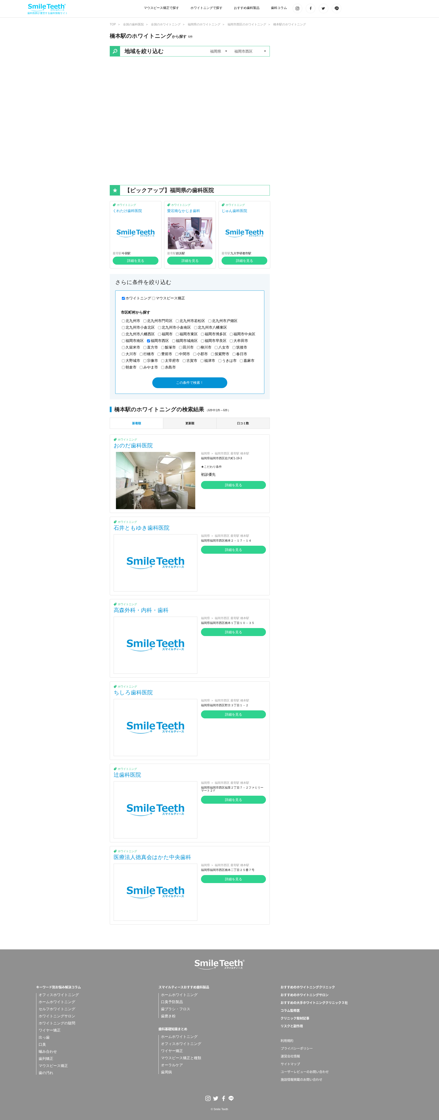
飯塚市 (170, 347)
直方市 (152, 347)
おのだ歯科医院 (133, 445)
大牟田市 (240, 341)
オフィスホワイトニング (59, 995)
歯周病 (166, 1072)
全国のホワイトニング (166, 24)
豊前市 (166, 354)
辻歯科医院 (127, 775)
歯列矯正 (46, 1059)
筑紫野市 (222, 354)
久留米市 (133, 347)
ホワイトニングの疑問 (57, 1023)
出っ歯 (44, 1037)
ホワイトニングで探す (206, 8)
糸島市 (170, 367)
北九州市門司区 (160, 321)
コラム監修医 (290, 1010)
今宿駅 (126, 253)
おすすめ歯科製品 (247, 8)
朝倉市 (131, 367)
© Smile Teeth (219, 1109)
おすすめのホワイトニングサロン (305, 994)
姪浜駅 (180, 253)
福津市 (209, 361)
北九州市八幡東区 (212, 327)
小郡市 (202, 354)
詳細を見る (135, 261)
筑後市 (241, 347)
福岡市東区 (188, 334)
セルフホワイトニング (57, 1009)
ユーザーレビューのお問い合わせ (305, 1071)
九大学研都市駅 (240, 253)
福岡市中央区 (244, 334)
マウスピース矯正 (170, 298)
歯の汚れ (46, 1073)
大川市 (131, 354)
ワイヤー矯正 (50, 1030)
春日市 (241, 354)
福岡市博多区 (216, 334)
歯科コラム (279, 8)
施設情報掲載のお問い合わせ (301, 1079)
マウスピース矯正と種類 (181, 1058)
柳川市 (206, 347)
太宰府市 (172, 361)
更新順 (189, 423)
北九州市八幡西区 (140, 334)
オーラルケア (172, 1065)
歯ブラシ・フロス (175, 1009)
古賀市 (191, 361)
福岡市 (167, 334)
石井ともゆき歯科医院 (141, 528)
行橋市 (148, 354)
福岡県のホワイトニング (204, 24)
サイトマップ (290, 1063)
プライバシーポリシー (297, 1048)
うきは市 (229, 361)
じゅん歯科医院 (234, 211)
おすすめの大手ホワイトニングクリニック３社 (314, 1002)
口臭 (42, 1044)
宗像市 (152, 361)
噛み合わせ (48, 1051)
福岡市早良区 (216, 341)
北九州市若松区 (192, 321)
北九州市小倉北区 (140, 327)
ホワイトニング (126, 205)
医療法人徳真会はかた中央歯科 (152, 857)
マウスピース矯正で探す (161, 8)
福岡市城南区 (187, 341)
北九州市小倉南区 (176, 327)
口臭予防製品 (172, 1002)
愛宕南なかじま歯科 (183, 211)
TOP (113, 24)
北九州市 (133, 321)
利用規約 (287, 1040)
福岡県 (205, 453)
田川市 (188, 347)
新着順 (136, 423)
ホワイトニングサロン (57, 1016)
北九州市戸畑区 (225, 321)
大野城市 (133, 361)
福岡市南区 (135, 341)
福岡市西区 (160, 341)
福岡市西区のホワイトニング (247, 24)
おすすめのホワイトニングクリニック (308, 986)
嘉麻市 (249, 361)
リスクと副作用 (292, 1025)
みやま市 (150, 367)
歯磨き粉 (168, 1016)
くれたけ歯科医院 (127, 211)
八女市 (223, 347)
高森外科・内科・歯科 (141, 610)
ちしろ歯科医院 (133, 692)
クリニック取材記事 (295, 1018)
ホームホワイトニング (57, 1002)
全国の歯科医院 (133, 24)
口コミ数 (243, 423)
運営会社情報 (290, 1056)
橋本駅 (244, 453)
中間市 (184, 354)
